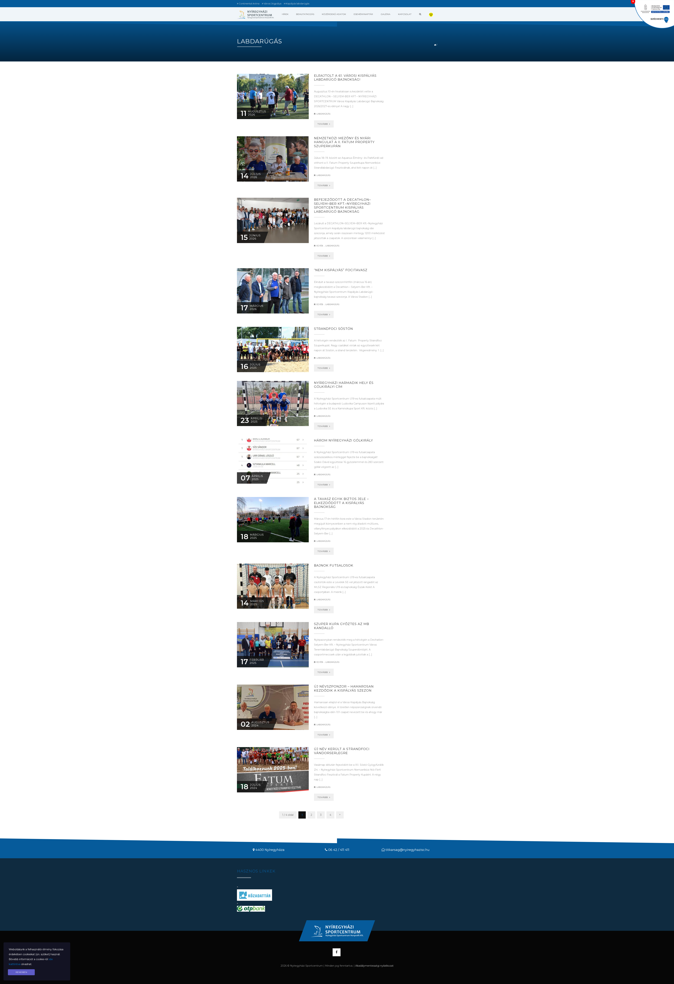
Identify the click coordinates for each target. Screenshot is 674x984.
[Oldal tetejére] (337, 930)
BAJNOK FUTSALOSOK (333, 565)
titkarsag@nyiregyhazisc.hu (407, 850)
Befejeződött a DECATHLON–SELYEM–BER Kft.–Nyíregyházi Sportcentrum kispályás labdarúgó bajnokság (342, 206)
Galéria (385, 14)
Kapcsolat (404, 14)
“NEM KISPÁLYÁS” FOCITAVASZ (340, 270)
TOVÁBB (323, 124)
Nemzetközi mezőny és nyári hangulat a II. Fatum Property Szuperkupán (344, 142)
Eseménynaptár (363, 14)
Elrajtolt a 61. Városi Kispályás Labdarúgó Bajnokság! (345, 78)
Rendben (21, 972)
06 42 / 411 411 (338, 850)
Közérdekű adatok (334, 14)
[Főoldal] (255, 14)
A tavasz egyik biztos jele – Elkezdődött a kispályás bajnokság (341, 503)
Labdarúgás (323, 114)
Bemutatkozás (305, 14)
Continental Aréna (249, 3)
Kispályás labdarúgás (297, 3)
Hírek (285, 14)
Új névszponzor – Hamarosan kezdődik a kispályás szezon (344, 688)
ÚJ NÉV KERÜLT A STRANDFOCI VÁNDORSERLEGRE (341, 751)
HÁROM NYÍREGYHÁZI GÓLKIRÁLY (343, 440)
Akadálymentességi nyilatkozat (374, 965)
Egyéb (319, 245)
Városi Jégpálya (272, 3)
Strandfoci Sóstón (333, 329)
